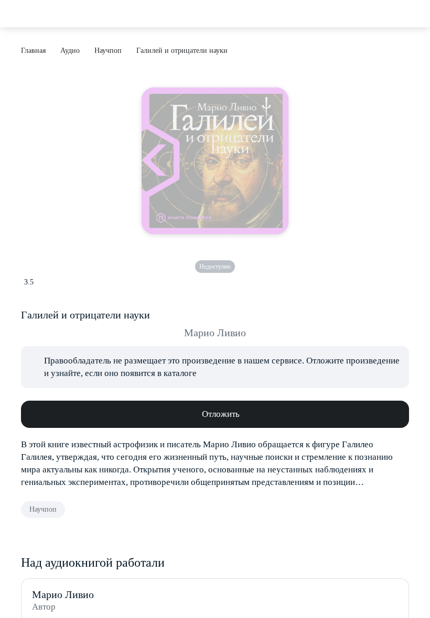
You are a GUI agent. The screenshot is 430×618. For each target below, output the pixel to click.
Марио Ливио (215, 332)
